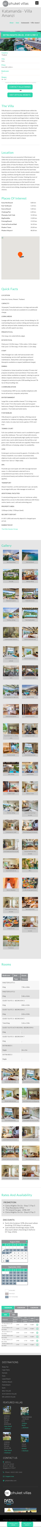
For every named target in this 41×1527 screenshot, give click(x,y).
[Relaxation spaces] (11, 593)
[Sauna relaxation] (11, 883)
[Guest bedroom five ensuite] (11, 844)
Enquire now (9, 1476)
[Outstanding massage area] (11, 690)
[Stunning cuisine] (30, 902)
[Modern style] (11, 786)
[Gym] (11, 671)
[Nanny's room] (30, 786)
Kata (17, 23)
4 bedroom (8, 1311)
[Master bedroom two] (30, 651)
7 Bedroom (7, 1429)
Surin (3, 1388)
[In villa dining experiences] (30, 883)
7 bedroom (8, 1307)
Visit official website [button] (20, 95)
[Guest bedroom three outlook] (11, 651)
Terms (30, 1520)
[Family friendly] (11, 748)
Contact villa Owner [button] (20, 87)
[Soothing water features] (11, 632)
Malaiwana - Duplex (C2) (27, 1419)
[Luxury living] (30, 767)
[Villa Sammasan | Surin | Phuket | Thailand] (20, 1510)
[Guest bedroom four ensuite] (30, 806)
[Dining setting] (30, 574)
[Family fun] (11, 941)
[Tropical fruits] (11, 921)
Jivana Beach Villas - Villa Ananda (7, 1420)
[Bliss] (30, 863)
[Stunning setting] (11, 555)
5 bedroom (34, 1307)
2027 (13, 1315)
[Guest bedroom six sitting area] (11, 728)
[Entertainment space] (30, 671)
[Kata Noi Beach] (30, 555)
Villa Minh (24, 1445)
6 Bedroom (7, 1453)
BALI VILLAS (6, 1391)
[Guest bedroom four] (30, 748)
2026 (5, 1315)
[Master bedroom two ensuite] (30, 921)
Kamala (4, 1373)
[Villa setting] (11, 767)
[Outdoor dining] (11, 613)
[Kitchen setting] (11, 806)
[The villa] (11, 574)
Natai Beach (6, 1385)
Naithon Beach (7, 1382)
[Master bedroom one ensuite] (30, 844)
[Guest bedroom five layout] (30, 825)
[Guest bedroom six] (11, 863)
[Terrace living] (30, 690)
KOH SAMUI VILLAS (9, 1394)
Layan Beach (6, 1379)
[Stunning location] (30, 613)
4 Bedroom (25, 1428)
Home (12, 23)
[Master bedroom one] (30, 632)
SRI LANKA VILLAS (8, 1397)
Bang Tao (5, 1367)
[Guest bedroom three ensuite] (11, 902)
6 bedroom (21, 1307)
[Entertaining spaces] (11, 709)
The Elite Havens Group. (9, 529)
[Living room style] (30, 728)
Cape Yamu (6, 1370)
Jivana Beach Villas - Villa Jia (7, 1445)
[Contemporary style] (11, 825)
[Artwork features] (30, 709)
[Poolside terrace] (30, 593)
